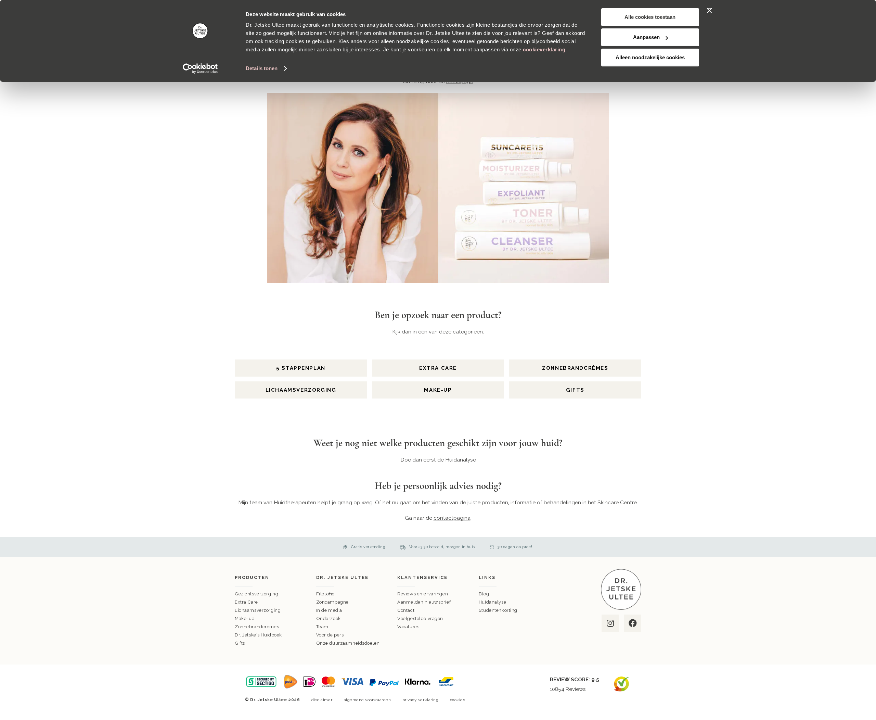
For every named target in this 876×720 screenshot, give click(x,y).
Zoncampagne (332, 602)
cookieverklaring (544, 49)
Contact (405, 610)
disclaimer (321, 699)
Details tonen (262, 68)
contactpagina (452, 518)
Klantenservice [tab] (422, 577)
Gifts (575, 390)
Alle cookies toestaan (649, 17)
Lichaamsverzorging (301, 390)
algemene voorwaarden (367, 699)
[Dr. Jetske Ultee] (621, 608)
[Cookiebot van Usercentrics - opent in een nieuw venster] (200, 68)
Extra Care (438, 368)
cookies (457, 699)
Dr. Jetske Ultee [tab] (342, 577)
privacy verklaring (420, 699)
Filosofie (325, 593)
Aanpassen (646, 37)
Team (322, 626)
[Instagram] (610, 623)
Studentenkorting (498, 610)
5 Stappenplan (300, 368)
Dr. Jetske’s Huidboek (258, 634)
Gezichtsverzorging (256, 593)
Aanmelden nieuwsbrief (424, 602)
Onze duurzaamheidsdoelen (348, 643)
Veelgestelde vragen (420, 618)
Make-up (438, 390)
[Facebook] (632, 623)
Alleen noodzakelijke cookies (650, 57)
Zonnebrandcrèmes (575, 368)
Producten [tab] (252, 577)
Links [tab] (487, 577)
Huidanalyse (492, 602)
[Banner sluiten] (709, 10)
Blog (484, 593)
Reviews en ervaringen (422, 593)
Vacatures (408, 626)
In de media (329, 610)
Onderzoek (328, 618)
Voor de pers (330, 634)
